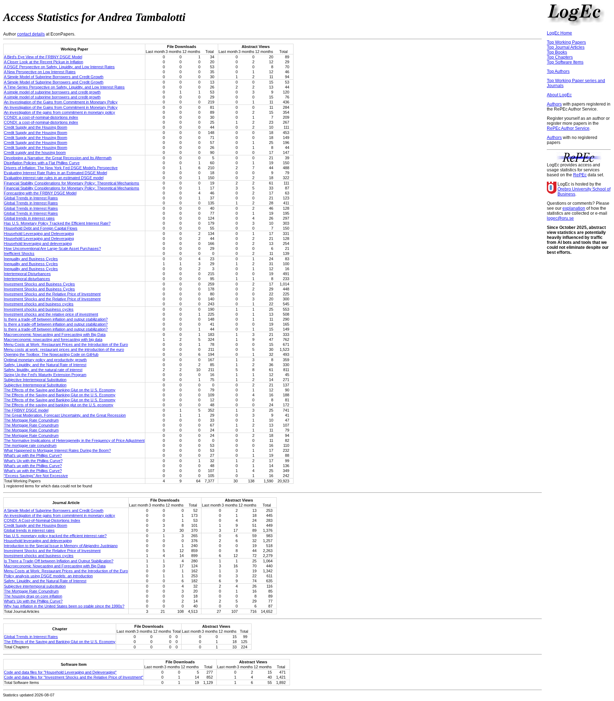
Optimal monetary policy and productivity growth (45, 360)
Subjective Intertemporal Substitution (35, 380)
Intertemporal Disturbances (27, 274)
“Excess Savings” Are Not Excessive (36, 475)
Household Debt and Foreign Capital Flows (40, 228)
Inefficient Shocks (19, 253)
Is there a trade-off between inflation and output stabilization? (56, 319)
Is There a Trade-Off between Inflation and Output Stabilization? (58, 561)
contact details (31, 34)
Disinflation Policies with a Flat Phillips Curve (42, 163)
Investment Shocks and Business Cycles (39, 284)
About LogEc (559, 94)
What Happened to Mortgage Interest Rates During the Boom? (57, 450)
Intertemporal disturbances (27, 279)
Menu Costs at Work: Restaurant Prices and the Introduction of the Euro (66, 344)
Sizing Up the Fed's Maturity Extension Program (45, 375)
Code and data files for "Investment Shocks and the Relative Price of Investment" (73, 677)
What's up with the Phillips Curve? (33, 455)
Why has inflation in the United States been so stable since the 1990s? (64, 606)
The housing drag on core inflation (33, 596)
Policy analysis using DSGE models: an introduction (48, 576)
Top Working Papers (566, 42)
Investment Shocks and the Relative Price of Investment (52, 294)
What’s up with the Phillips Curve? (33, 466)
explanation (573, 208)
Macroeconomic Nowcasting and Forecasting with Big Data (55, 334)
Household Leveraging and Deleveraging (39, 233)
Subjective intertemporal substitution (35, 586)
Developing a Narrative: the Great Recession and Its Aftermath (58, 158)
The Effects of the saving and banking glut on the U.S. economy (58, 405)
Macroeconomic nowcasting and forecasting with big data (53, 339)
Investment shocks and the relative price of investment (51, 314)
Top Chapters (560, 57)
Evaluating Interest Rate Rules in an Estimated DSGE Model (55, 173)
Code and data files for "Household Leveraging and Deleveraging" (60, 672)
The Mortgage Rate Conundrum (31, 420)
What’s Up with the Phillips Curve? (33, 461)
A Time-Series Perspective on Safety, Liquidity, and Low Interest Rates (64, 87)
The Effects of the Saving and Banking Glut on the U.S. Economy (59, 390)
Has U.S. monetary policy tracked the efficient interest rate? (55, 536)
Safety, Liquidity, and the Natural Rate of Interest (45, 365)
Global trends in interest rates (29, 218)
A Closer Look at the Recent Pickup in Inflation (43, 62)
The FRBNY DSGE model (26, 410)
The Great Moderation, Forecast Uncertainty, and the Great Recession (65, 415)
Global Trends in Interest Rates (31, 198)
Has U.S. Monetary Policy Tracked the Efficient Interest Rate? (57, 223)
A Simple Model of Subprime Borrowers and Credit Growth (53, 77)
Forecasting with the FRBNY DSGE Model (40, 193)
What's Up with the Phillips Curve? (33, 601)
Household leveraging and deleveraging (38, 243)
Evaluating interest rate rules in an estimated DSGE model (53, 178)
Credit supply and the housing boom (35, 152)
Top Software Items (565, 62)
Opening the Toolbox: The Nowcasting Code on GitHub (51, 354)
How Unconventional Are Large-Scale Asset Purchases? (52, 248)
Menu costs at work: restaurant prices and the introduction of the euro (64, 349)
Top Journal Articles (566, 47)
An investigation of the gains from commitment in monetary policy (59, 112)
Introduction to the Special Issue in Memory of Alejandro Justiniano (61, 546)
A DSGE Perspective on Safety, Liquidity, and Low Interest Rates (59, 67)
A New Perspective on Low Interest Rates (40, 72)
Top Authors (558, 71)
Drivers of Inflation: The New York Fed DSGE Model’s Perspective (61, 168)
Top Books (557, 52)
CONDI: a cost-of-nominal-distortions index (41, 117)
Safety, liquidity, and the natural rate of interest (43, 370)
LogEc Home (559, 33)
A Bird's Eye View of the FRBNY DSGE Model (43, 57)
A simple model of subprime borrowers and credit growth (52, 92)
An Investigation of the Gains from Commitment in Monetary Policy (61, 102)
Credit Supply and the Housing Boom (35, 127)
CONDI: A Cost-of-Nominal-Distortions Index (42, 520)
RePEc (580, 174)
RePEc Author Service (568, 128)
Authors (554, 104)
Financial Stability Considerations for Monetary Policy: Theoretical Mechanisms (71, 183)
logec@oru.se (560, 218)
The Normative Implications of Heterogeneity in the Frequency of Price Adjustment (74, 440)
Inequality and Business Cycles (31, 259)
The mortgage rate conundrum (30, 445)
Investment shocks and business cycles (39, 304)
